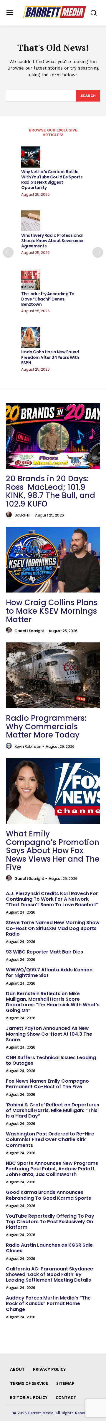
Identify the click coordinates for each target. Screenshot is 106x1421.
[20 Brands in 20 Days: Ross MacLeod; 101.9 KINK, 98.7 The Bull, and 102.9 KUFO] (53, 436)
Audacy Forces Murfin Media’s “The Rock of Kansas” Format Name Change (48, 1303)
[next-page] (97, 252)
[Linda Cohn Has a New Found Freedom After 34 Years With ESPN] (30, 337)
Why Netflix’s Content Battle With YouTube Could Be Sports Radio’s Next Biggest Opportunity (51, 180)
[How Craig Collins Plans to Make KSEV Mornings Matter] (53, 560)
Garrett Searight (29, 631)
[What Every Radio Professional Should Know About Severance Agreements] (30, 220)
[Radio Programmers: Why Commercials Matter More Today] (53, 675)
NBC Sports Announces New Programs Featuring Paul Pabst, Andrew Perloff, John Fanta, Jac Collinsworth (52, 1169)
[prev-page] (8, 252)
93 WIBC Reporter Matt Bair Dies (44, 952)
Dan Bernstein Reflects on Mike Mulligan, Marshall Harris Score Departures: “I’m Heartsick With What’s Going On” (53, 1002)
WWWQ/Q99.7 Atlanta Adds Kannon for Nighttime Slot (49, 972)
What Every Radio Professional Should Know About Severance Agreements (52, 240)
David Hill (22, 515)
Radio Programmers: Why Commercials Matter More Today (46, 726)
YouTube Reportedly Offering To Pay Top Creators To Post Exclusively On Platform (50, 1222)
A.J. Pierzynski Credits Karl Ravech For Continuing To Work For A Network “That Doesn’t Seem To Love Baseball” (52, 899)
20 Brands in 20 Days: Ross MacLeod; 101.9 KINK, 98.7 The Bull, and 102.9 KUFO (50, 491)
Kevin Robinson (27, 746)
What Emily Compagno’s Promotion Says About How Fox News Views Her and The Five (53, 850)
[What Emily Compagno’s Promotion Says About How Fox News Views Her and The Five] (53, 791)
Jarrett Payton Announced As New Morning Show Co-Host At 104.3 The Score (49, 1034)
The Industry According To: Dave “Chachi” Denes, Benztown (48, 299)
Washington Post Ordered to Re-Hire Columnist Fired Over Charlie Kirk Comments (50, 1139)
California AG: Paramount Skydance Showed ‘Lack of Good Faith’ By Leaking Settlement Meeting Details (49, 1274)
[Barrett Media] (54, 12)
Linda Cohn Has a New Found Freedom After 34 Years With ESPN (50, 357)
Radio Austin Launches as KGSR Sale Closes (49, 1248)
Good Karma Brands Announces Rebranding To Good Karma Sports (48, 1195)
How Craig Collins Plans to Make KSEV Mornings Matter (51, 611)
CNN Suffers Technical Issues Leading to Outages (51, 1060)
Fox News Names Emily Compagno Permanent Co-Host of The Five (47, 1084)
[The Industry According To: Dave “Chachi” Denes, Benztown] (30, 279)
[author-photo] (10, 515)
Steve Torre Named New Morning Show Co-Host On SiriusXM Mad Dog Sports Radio (53, 928)
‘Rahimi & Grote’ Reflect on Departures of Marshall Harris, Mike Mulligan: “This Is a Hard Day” (52, 1110)
